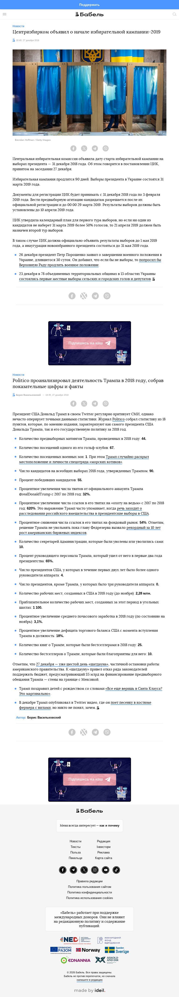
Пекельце (75, 858)
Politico (118, 419)
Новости (75, 841)
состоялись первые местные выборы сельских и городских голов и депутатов (85, 279)
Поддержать (89, 5)
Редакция (103, 841)
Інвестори (103, 847)
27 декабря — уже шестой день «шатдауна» (72, 664)
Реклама (103, 852)
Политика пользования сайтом (89, 887)
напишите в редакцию (90, 979)
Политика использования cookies (89, 898)
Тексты (75, 847)
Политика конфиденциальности (89, 892)
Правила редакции (89, 881)
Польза (75, 852)
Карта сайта (103, 858)
